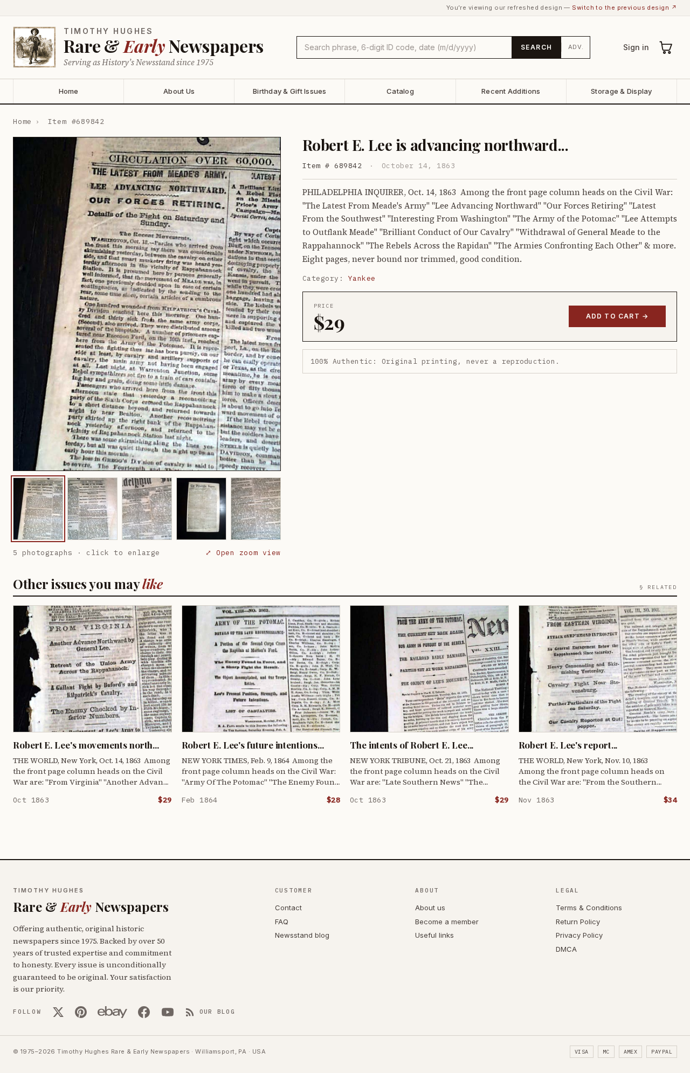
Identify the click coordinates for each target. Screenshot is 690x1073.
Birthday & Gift (290, 91)
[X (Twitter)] (58, 1012)
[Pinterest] (81, 1012)
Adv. (576, 47)
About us (430, 907)
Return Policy (578, 921)
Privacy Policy (579, 935)
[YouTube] (168, 1012)
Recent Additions (510, 91)
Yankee (362, 278)
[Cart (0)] (666, 47)
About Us (179, 91)
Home (69, 91)
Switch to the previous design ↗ (624, 7)
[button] (147, 304)
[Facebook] (144, 1012)
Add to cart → (617, 316)
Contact (288, 907)
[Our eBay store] (112, 1012)
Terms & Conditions (589, 907)
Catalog (400, 91)
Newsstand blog (302, 935)
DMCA (566, 949)
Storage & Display (621, 91)
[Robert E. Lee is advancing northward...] (38, 508)
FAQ (281, 921)
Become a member (447, 921)
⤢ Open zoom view (242, 552)
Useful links (434, 935)
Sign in (636, 47)
